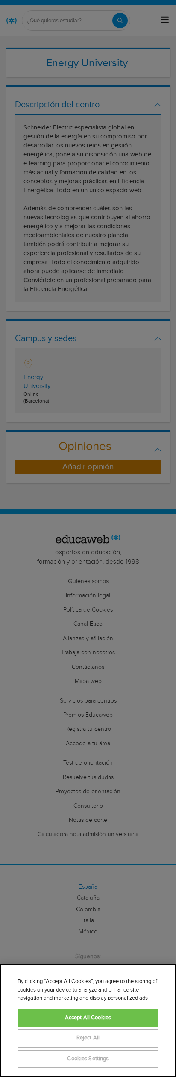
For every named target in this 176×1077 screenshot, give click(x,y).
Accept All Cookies (88, 1018)
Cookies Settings (88, 1059)
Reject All (88, 1038)
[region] (88, 1020)
